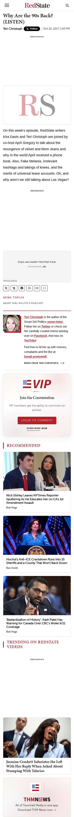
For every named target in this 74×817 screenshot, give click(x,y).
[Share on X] (6, 288)
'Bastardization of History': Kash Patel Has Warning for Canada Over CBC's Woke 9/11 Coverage (35, 623)
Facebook (40, 335)
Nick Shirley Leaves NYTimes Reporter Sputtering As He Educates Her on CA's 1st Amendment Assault (34, 499)
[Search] (67, 5)
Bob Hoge (11, 507)
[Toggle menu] (7, 5)
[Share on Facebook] (22, 288)
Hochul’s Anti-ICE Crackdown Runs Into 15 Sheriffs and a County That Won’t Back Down (36, 561)
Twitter (45, 326)
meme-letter (55, 321)
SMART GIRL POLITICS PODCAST (23, 303)
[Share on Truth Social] (14, 288)
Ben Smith (12, 568)
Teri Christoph (12, 28)
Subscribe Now (37, 428)
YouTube (30, 340)
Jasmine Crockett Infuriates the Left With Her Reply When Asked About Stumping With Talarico (34, 766)
